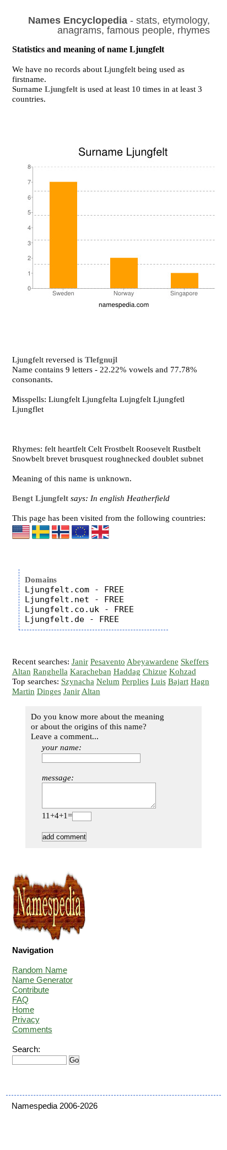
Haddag (127, 671)
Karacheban (90, 671)
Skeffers (195, 661)
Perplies (135, 681)
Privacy (26, 1019)
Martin (23, 691)
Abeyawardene (153, 661)
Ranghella (50, 671)
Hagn (200, 681)
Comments (32, 1029)
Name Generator (42, 979)
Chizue (155, 671)
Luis (158, 681)
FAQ (20, 999)
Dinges (49, 691)
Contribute (30, 989)
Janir (80, 661)
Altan (21, 671)
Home (23, 1009)
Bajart (178, 681)
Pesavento (107, 661)
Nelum (108, 681)
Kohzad (182, 671)
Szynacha (77, 681)
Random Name (39, 970)
